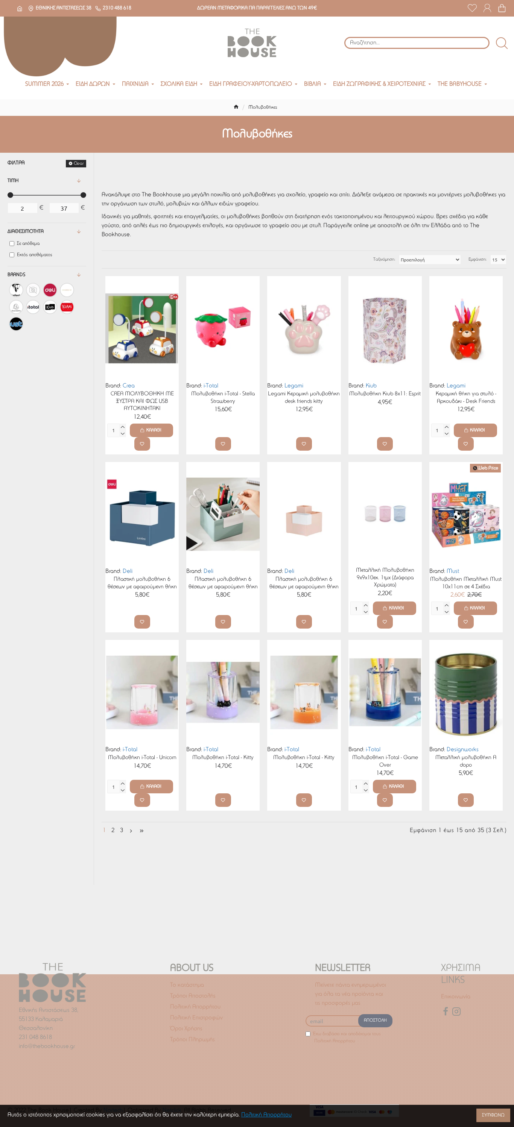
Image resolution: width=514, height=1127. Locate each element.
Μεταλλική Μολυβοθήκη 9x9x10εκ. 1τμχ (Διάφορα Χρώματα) (385, 578)
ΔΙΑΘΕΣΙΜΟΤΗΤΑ (26, 231)
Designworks (463, 750)
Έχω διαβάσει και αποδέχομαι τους (347, 1037)
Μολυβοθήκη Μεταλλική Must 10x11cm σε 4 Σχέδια (466, 583)
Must (453, 571)
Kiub (371, 386)
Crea (129, 386)
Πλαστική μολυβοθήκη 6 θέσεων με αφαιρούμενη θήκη (142, 583)
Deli (127, 571)
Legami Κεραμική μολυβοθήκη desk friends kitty (304, 397)
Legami (293, 386)
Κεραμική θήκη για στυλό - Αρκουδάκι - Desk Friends (466, 397)
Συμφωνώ (493, 1115)
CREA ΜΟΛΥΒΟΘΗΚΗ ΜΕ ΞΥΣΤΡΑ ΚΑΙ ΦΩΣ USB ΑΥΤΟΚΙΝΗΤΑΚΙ (142, 401)
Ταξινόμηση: (384, 259)
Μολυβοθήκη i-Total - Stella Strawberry (223, 397)
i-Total (211, 386)
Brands (16, 274)
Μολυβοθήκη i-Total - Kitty (223, 758)
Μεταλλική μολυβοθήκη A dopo (465, 761)
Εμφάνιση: (477, 259)
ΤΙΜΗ (13, 180)
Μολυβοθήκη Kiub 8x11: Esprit (385, 394)
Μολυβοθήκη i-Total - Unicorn (142, 758)
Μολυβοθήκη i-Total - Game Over (385, 761)
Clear (79, 163)
